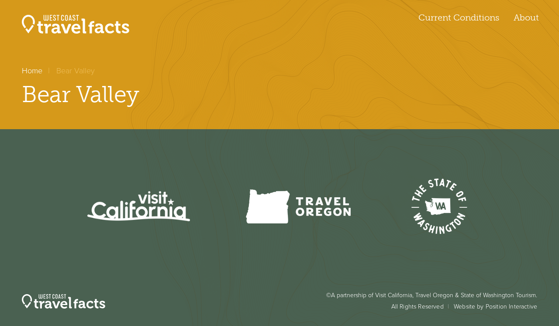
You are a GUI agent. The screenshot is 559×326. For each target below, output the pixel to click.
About (526, 17)
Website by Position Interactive (495, 306)
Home (32, 70)
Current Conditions (458, 17)
